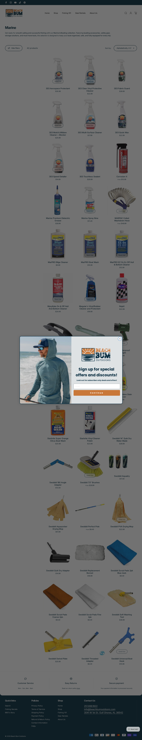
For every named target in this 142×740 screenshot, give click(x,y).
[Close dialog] (120, 339)
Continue (96, 392)
